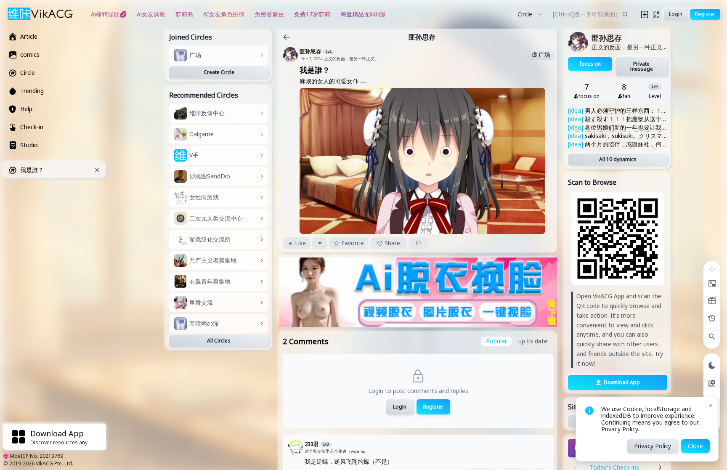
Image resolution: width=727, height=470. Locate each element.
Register (433, 406)
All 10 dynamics (618, 159)
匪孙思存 (422, 37)
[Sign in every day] (711, 300)
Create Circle (219, 72)
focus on (590, 63)
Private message (641, 66)
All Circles (219, 340)
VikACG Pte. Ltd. (54, 463)
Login (399, 406)
